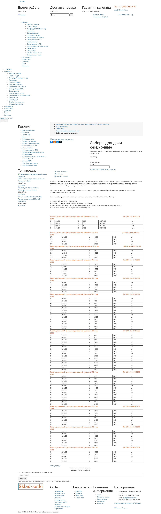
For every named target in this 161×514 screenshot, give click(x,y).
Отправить (23, 478)
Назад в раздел (55, 465)
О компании (59, 491)
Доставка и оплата (61, 176)
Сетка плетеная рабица (35, 37)
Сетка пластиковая (33, 35)
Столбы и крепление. (34, 53)
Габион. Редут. (32, 26)
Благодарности (60, 500)
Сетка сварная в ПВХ (34, 44)
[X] (60, 142)
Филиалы (58, 497)
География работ (61, 502)
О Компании (26, 57)
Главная (9, 69)
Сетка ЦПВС (31, 50)
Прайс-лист (26, 59)
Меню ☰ (4, 121)
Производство (60, 495)
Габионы (25, 132)
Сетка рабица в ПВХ (34, 39)
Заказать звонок (98, 14)
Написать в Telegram (100, 17)
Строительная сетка (34, 55)
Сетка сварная (32, 42)
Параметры (59, 174)
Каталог (25, 22)
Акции (99, 495)
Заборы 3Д (26, 134)
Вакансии (100, 503)
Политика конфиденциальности (62, 505)
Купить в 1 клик (109, 169)
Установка (79, 495)
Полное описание (61, 171)
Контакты (25, 66)
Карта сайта (59, 508)
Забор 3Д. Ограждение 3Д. (36, 28)
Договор (79, 493)
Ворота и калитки (33, 24)
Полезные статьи (103, 497)
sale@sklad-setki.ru (121, 10)
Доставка (25, 61)
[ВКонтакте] (51, 142)
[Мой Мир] (57, 142)
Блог (24, 63)
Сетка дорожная (33, 33)
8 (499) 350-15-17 (6, 118)
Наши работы (102, 499)
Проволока (31, 31)
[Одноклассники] (54, 142)
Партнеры (100, 501)
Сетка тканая (31, 48)
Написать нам (60, 493)
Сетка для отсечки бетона (27, 190)
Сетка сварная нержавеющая (37, 46)
